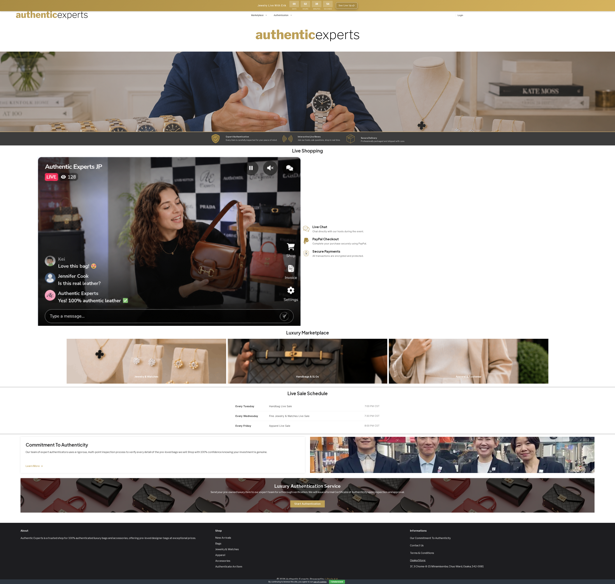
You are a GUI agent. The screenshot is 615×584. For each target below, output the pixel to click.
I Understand (337, 581)
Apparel (220, 555)
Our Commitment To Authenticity (430, 538)
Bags (218, 543)
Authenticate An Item (228, 566)
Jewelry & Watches (227, 549)
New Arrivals (223, 537)
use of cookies (319, 581)
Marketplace (257, 15)
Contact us (417, 545)
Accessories (222, 560)
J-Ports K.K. (331, 579)
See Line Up (346, 5)
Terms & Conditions (422, 553)
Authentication (281, 15)
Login (460, 15)
